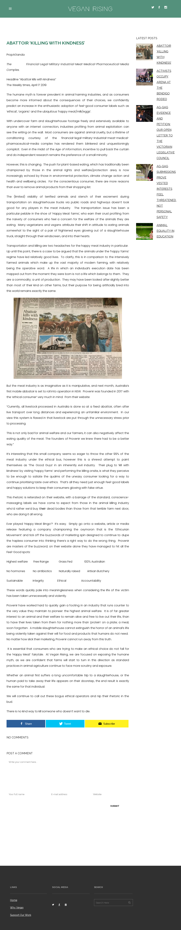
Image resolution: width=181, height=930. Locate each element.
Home (13, 900)
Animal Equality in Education (165, 231)
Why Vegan (17, 907)
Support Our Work (20, 915)
